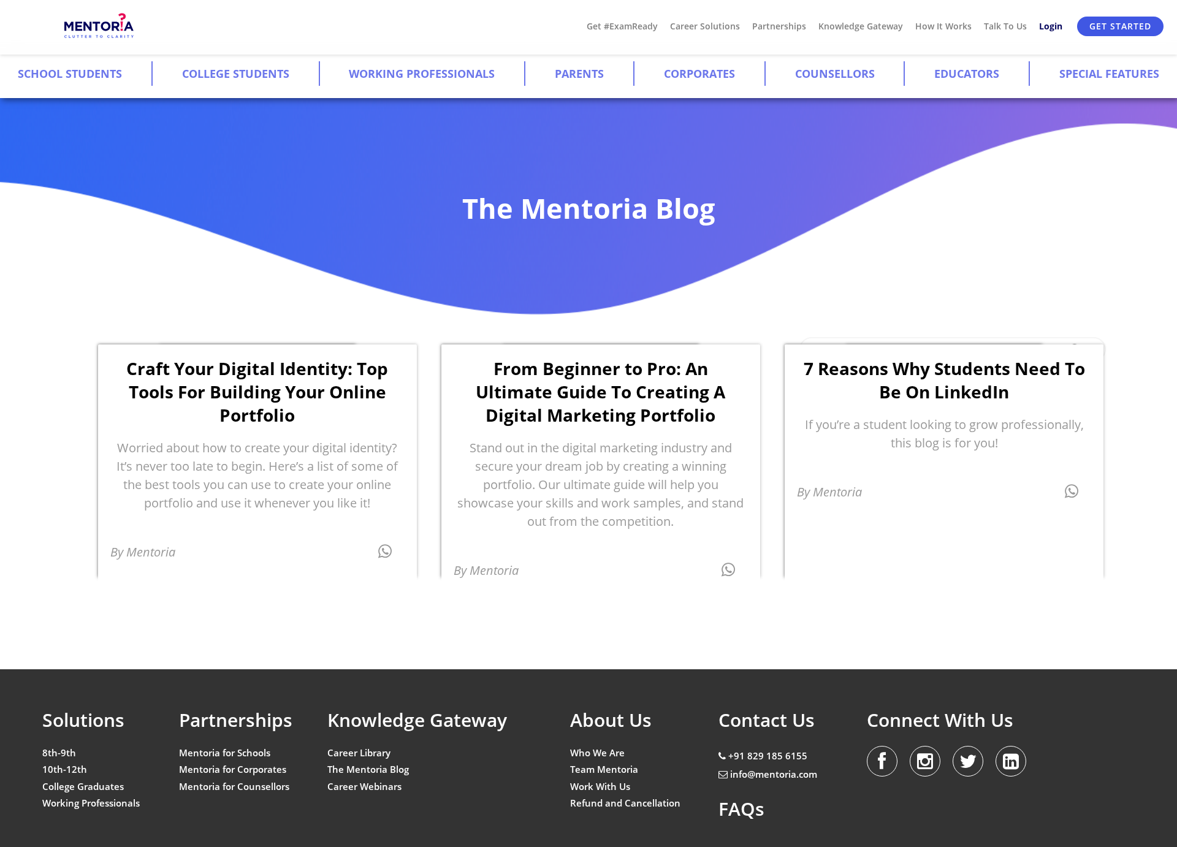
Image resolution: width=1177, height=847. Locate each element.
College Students (235, 73)
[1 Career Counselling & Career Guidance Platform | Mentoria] (100, 26)
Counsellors (835, 73)
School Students (70, 73)
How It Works (943, 26)
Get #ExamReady (622, 26)
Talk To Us (1005, 26)
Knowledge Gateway (860, 26)
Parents (579, 73)
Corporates (699, 73)
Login (1050, 26)
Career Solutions (705, 26)
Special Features (1109, 73)
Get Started (1120, 26)
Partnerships (779, 26)
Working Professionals (422, 73)
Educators (966, 73)
